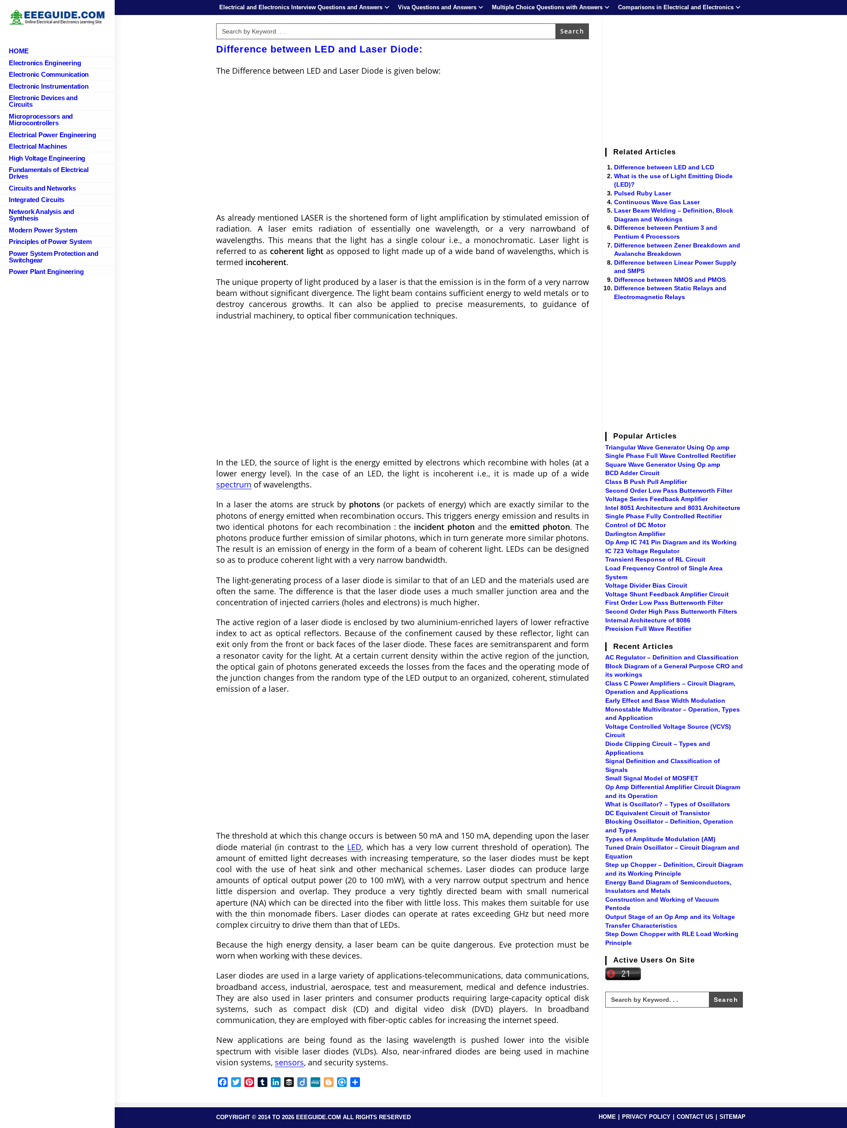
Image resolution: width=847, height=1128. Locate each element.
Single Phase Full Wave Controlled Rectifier (670, 455)
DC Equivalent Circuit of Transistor (657, 813)
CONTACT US (695, 1116)
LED (354, 847)
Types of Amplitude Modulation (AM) (660, 839)
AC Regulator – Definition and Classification (671, 657)
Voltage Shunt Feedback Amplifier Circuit (667, 594)
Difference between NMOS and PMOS (670, 279)
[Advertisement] (402, 147)
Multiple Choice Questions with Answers (547, 7)
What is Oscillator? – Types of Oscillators (667, 804)
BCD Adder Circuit (632, 472)
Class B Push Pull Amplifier (646, 481)
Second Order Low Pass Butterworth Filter (668, 490)
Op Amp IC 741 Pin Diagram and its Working (671, 542)
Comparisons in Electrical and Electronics (676, 7)
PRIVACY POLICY (646, 1116)
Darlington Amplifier (635, 533)
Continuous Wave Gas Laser (657, 202)
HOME (607, 1116)
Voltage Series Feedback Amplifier (656, 498)
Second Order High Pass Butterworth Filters (671, 611)
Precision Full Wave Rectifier (648, 628)
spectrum (233, 484)
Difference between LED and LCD (664, 167)
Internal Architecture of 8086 (647, 620)
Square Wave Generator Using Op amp (662, 464)
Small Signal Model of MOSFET (651, 778)
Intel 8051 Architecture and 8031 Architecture (672, 507)
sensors (289, 1062)
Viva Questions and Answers (437, 7)
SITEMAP (733, 1116)
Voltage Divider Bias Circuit (646, 585)
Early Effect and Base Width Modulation (665, 700)
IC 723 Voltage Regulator (642, 551)
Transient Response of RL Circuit (655, 559)
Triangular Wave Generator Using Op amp (667, 447)
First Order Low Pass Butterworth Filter (664, 602)
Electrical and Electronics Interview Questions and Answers (300, 7)
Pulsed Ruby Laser (642, 193)
